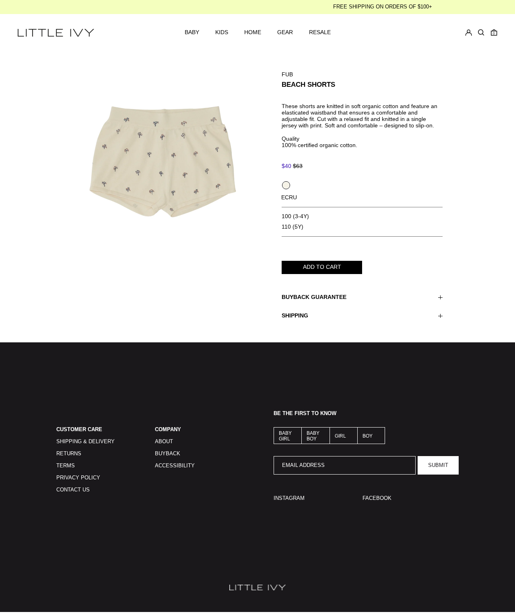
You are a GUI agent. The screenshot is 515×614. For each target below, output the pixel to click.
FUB (287, 74)
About (164, 441)
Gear (285, 32)
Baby (192, 32)
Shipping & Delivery (85, 441)
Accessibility (175, 466)
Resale (320, 32)
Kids (221, 32)
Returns (68, 453)
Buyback (167, 453)
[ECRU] (286, 185)
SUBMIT (438, 465)
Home (252, 32)
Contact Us (73, 490)
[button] (494, 32)
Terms (65, 466)
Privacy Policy (78, 478)
